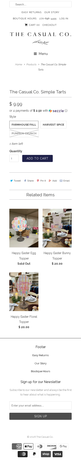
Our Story (51, 12)
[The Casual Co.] (40, 39)
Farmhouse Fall (24, 124)
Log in (63, 18)
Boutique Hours (25, 18)
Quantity (15, 151)
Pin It (43, 180)
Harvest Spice (53, 124)
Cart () (33, 25)
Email (66, 180)
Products (31, 64)
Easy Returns (32, 12)
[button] (40, 111)
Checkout (50, 25)
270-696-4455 (47, 18)
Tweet (17, 180)
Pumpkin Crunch (24, 133)
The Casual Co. (44, 436)
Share (30, 180)
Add (54, 180)
